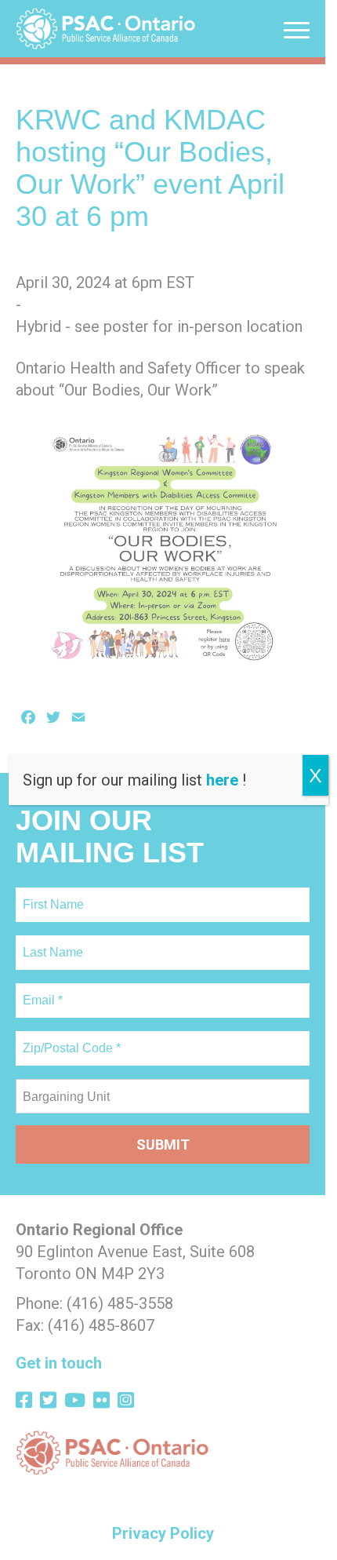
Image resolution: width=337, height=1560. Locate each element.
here (222, 780)
